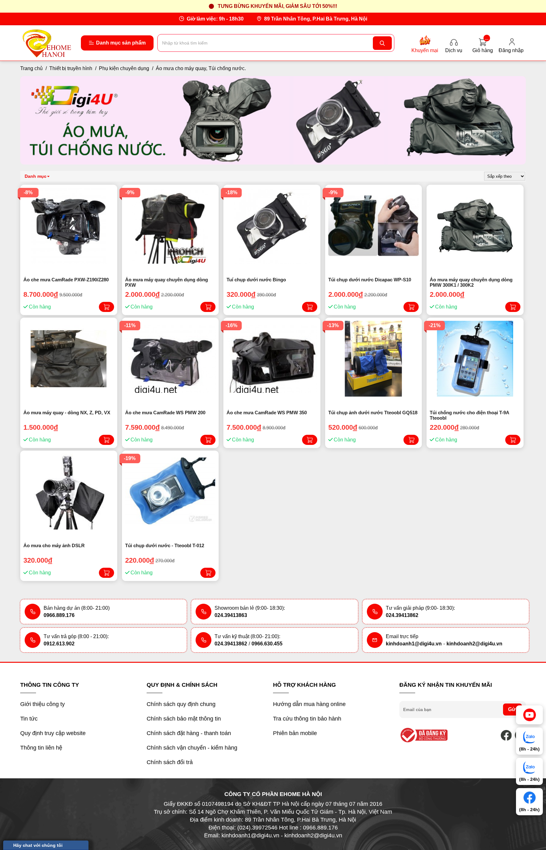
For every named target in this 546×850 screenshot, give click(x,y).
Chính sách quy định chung (181, 704)
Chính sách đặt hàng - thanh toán (189, 733)
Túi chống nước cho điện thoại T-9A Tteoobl (469, 415)
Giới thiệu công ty (42, 704)
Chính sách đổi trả (170, 762)
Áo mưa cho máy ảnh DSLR (54, 545)
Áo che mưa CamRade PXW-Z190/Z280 (66, 279)
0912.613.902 (59, 643)
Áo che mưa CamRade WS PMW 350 (267, 412)
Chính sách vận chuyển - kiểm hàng (192, 748)
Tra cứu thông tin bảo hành (307, 718)
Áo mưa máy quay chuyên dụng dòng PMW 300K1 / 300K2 (471, 282)
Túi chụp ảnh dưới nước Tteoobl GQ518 (372, 412)
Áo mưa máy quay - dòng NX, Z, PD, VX (66, 412)
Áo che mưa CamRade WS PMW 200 (165, 412)
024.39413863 (231, 615)
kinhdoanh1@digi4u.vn (414, 643)
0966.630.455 (267, 643)
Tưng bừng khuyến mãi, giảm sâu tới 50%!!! (277, 6)
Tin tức (29, 718)
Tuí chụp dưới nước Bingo (256, 279)
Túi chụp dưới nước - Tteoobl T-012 (164, 545)
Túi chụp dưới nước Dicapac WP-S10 (369, 279)
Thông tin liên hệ (41, 748)
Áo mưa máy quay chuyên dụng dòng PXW (166, 282)
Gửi (512, 709)
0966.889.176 (59, 615)
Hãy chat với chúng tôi (38, 845)
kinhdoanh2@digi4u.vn (474, 643)
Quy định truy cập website (53, 733)
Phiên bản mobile (295, 733)
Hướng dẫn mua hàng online (309, 704)
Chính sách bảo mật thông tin (184, 718)
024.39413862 (402, 615)
